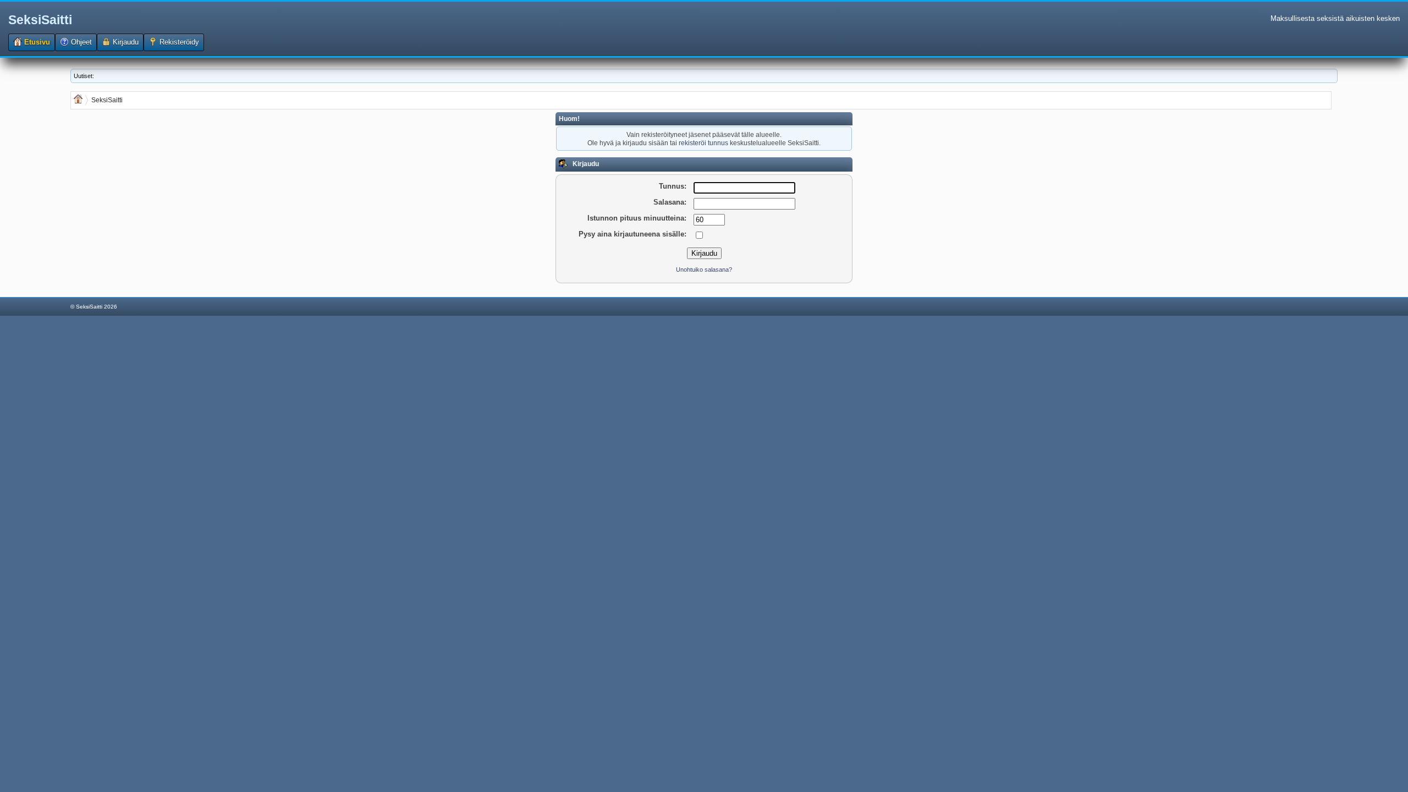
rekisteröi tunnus (703, 142)
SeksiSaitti (40, 20)
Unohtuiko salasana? (704, 269)
